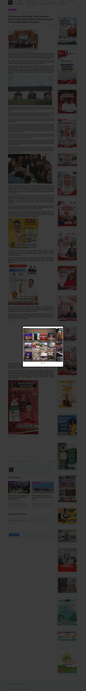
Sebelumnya (24, 345)
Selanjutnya (61, 345)
